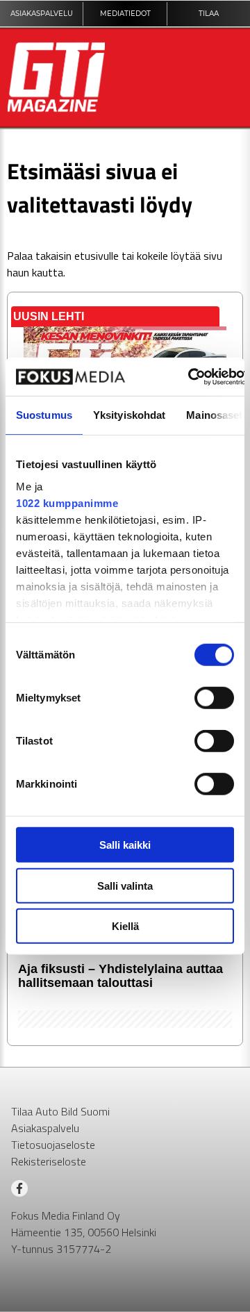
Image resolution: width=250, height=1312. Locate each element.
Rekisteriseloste (48, 1161)
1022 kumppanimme (67, 502)
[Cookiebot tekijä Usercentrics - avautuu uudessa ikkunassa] (189, 376)
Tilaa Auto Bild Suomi (60, 1111)
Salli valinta (125, 885)
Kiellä (125, 926)
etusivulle (96, 255)
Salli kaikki (125, 845)
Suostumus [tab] (44, 415)
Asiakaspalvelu (45, 1128)
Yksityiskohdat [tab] (129, 415)
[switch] (214, 698)
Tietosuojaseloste (53, 1144)
